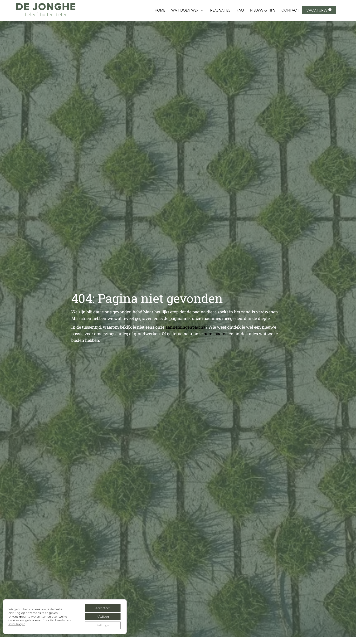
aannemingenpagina (185, 327)
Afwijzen (103, 616)
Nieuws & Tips (262, 10)
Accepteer (102, 608)
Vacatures (318, 10)
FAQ (240, 10)
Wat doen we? (185, 10)
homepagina (216, 333)
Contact (290, 10)
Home (160, 10)
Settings (103, 625)
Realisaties (220, 10)
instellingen (16, 624)
